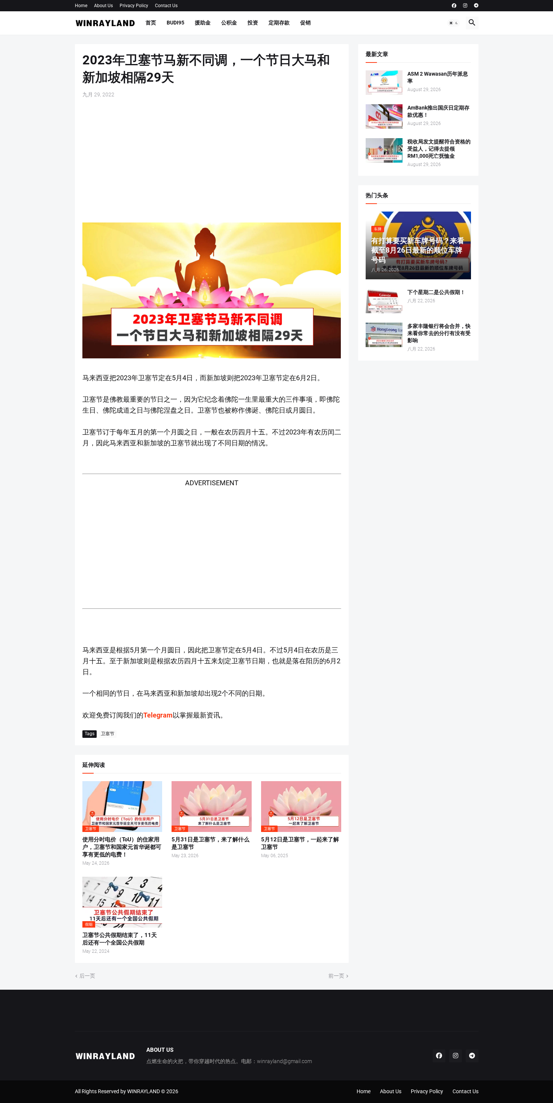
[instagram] (465, 5)
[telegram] (476, 5)
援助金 (203, 23)
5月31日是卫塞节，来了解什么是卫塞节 (210, 843)
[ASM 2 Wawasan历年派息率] (384, 82)
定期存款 (279, 23)
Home (81, 5)
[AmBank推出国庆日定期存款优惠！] (384, 116)
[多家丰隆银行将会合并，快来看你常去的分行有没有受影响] (384, 335)
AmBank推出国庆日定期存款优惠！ (438, 111)
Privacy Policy (134, 5)
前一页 (336, 976)
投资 (253, 23)
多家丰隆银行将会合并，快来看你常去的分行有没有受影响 (439, 333)
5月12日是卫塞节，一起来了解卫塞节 (300, 843)
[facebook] (454, 5)
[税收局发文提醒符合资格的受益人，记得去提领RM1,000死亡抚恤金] (384, 150)
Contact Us (166, 5)
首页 (151, 23)
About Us (103, 5)
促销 (305, 23)
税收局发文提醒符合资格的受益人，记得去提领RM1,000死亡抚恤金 (439, 149)
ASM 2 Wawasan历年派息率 (437, 77)
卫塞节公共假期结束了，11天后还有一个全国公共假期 (119, 939)
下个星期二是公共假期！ (436, 292)
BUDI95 (175, 23)
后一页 (87, 976)
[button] (453, 23)
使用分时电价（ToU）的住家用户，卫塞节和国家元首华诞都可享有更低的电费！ (121, 847)
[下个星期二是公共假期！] (384, 301)
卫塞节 (107, 733)
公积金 (229, 23)
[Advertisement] (211, 160)
